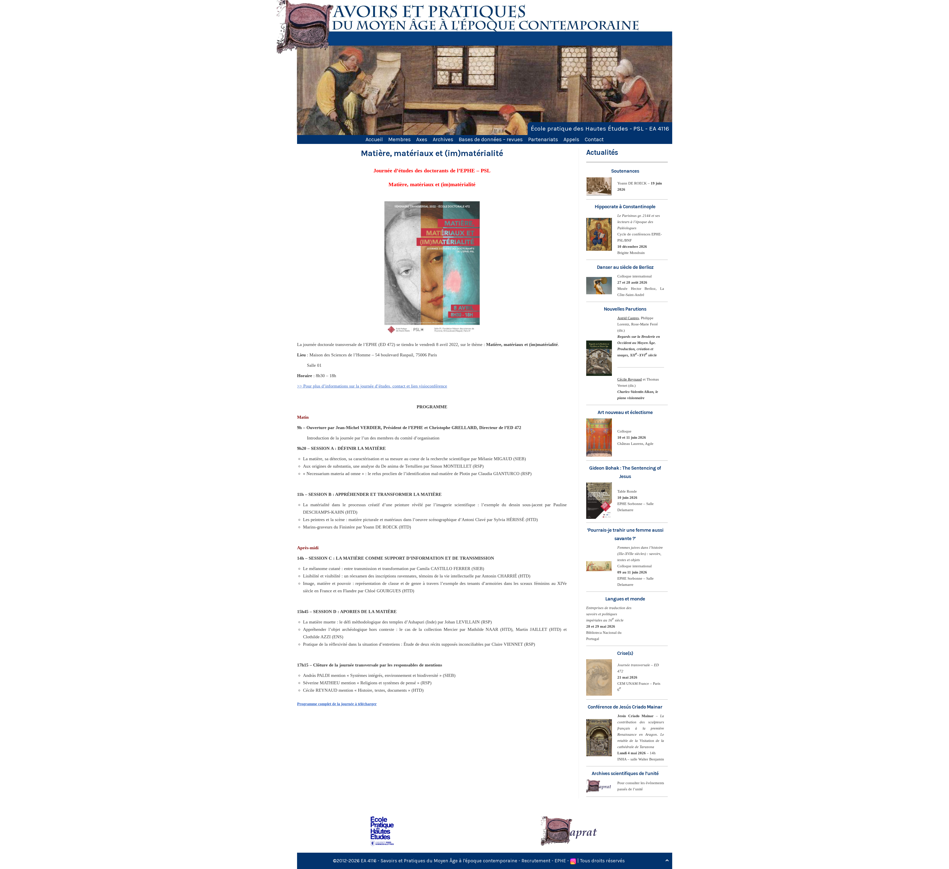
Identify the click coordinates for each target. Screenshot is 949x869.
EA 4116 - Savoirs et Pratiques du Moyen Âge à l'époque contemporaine (439, 861)
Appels (571, 139)
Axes (421, 139)
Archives (443, 139)
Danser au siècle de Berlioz (625, 267)
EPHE (560, 861)
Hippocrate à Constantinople (625, 206)
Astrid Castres (628, 318)
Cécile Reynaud (629, 379)
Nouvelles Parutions (625, 309)
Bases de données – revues (491, 139)
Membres (399, 139)
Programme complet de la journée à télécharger (337, 704)
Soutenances (625, 171)
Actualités (602, 152)
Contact (594, 139)
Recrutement (535, 861)
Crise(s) (625, 653)
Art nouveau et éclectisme (625, 412)
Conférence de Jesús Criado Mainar (625, 707)
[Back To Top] (667, 860)
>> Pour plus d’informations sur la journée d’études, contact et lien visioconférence (372, 386)
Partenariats (543, 139)
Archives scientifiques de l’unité (625, 773)
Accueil (374, 139)
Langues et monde (625, 599)
